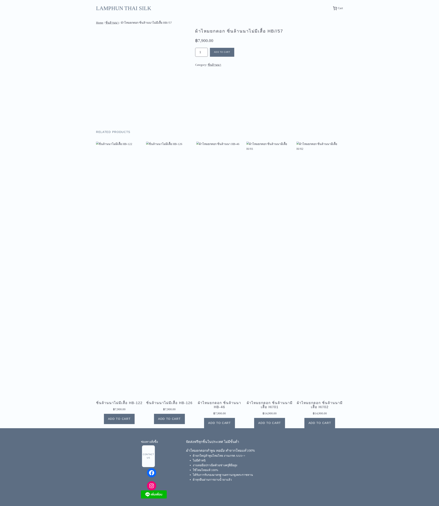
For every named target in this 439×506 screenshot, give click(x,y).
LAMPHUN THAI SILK (123, 8)
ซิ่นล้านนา (112, 22)
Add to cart (222, 52)
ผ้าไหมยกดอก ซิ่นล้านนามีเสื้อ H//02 (320, 405)
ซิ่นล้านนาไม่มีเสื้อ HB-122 (119, 403)
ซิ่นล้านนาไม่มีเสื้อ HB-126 (169, 403)
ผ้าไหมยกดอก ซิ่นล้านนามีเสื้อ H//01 (270, 405)
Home (99, 22)
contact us (148, 456)
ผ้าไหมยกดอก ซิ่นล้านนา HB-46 (219, 405)
